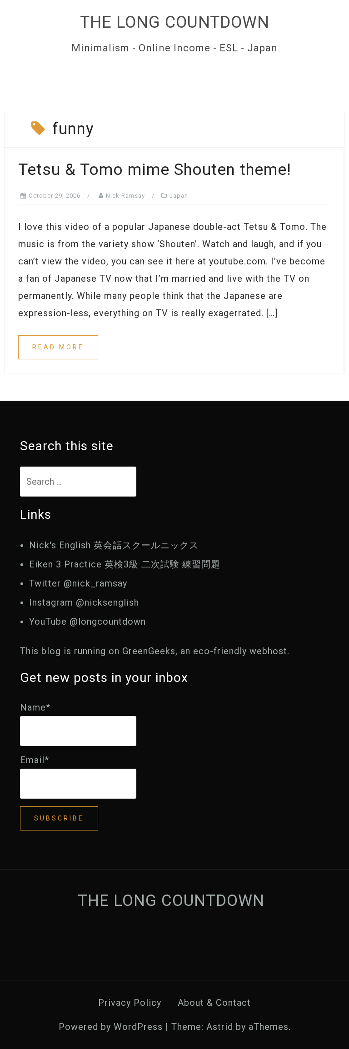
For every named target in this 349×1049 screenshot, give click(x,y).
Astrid (219, 1026)
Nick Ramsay (125, 195)
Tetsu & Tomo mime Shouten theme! (154, 169)
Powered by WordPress (111, 1026)
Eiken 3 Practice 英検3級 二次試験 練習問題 (124, 564)
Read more (58, 347)
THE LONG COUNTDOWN (174, 22)
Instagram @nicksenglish (84, 602)
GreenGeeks (148, 651)
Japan (179, 195)
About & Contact (214, 1002)
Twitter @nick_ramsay (78, 583)
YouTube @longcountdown (87, 621)
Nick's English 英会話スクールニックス (114, 545)
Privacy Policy (129, 1002)
